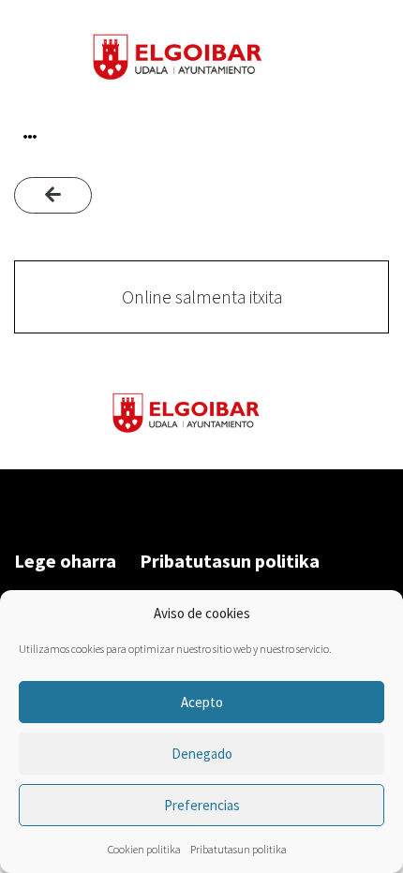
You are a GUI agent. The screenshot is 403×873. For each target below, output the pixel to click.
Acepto (202, 702)
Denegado (202, 753)
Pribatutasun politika (238, 849)
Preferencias (202, 805)
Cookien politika (144, 849)
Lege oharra (65, 560)
